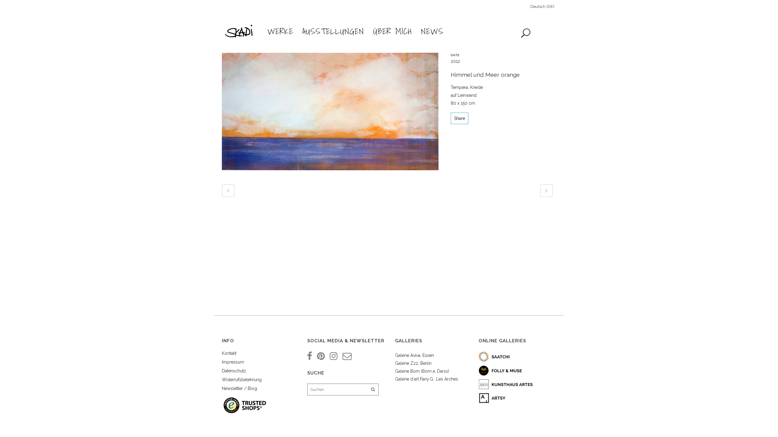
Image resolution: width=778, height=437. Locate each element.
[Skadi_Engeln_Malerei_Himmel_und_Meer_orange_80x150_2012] (330, 113)
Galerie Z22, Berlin (413, 363)
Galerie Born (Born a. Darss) (422, 371)
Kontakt (229, 353)
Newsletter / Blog (239, 388)
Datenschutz (234, 371)
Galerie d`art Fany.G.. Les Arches (426, 379)
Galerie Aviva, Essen (414, 355)
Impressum (233, 362)
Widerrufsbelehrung (242, 379)
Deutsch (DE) (542, 6)
